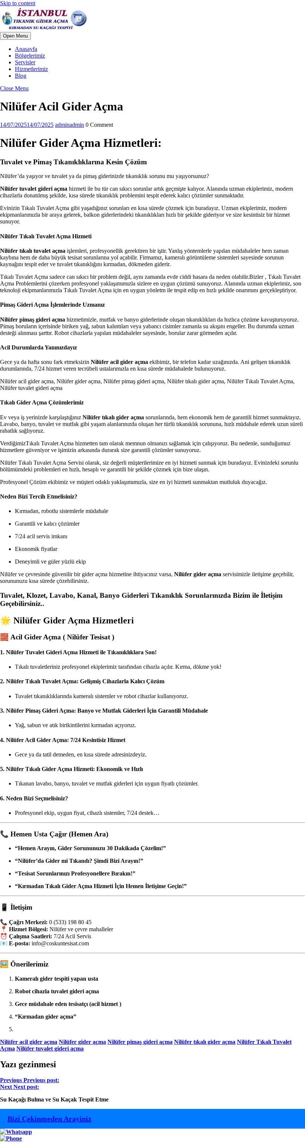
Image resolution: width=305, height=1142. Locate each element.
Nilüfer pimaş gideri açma (140, 1042)
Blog (20, 75)
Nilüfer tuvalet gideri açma (50, 1048)
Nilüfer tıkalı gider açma (204, 1042)
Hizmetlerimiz (31, 69)
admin (69, 125)
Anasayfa (26, 49)
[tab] (15, 36)
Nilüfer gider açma (82, 1042)
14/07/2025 (27, 125)
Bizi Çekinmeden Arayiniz (49, 1118)
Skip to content (17, 3)
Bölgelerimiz (30, 55)
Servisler (25, 62)
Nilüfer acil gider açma (28, 1042)
